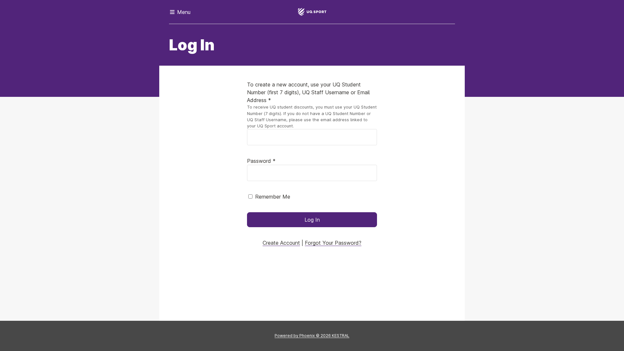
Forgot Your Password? (333, 243)
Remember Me (272, 196)
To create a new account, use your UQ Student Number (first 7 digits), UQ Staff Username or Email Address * (308, 92)
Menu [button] (183, 12)
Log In (312, 219)
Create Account (281, 243)
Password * (261, 161)
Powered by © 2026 (312, 335)
